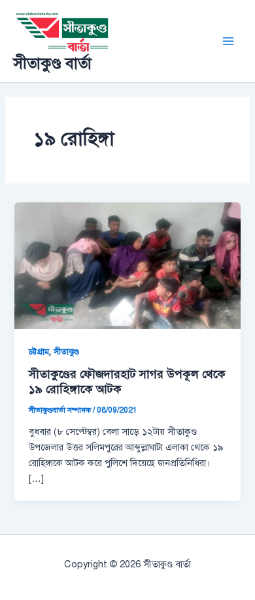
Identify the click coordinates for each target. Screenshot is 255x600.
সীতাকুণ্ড (66, 352)
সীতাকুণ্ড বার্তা (52, 63)
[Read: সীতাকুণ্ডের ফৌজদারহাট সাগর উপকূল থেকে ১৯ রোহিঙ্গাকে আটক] (127, 265)
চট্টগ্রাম (39, 352)
